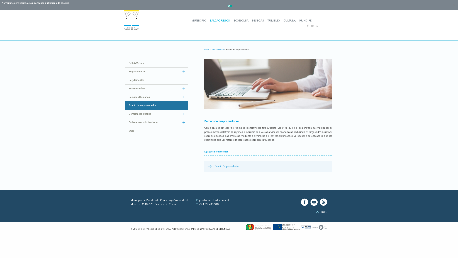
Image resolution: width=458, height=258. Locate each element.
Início (206, 50)
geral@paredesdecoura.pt (214, 200)
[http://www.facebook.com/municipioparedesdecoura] (308, 26)
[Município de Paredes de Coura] (134, 23)
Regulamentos (136, 80)
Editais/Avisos (136, 63)
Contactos (202, 229)
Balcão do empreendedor (142, 105)
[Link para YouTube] (314, 202)
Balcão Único (220, 20)
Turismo (273, 20)
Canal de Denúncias (219, 229)
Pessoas (258, 20)
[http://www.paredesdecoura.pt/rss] (317, 26)
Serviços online (137, 88)
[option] (268, 84)
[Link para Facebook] (304, 202)
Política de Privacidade (184, 229)
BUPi (131, 131)
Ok (230, 6)
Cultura (290, 20)
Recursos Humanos (139, 97)
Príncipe (305, 20)
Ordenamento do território (143, 122)
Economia (241, 20)
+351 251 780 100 (209, 204)
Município (198, 20)
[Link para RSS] (323, 202)
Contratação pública (140, 114)
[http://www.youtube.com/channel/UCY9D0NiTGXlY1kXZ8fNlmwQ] (312, 26)
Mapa (168, 229)
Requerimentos (137, 71)
